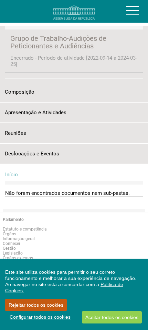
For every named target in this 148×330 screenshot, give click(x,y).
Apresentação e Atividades (35, 112)
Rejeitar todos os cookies (36, 305)
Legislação (13, 253)
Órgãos (9, 234)
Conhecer (11, 243)
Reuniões (15, 133)
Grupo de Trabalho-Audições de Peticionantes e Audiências (58, 42)
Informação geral (19, 238)
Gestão (9, 248)
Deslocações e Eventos (32, 154)
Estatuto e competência (25, 229)
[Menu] (132, 11)
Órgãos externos (18, 258)
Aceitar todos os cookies (111, 317)
